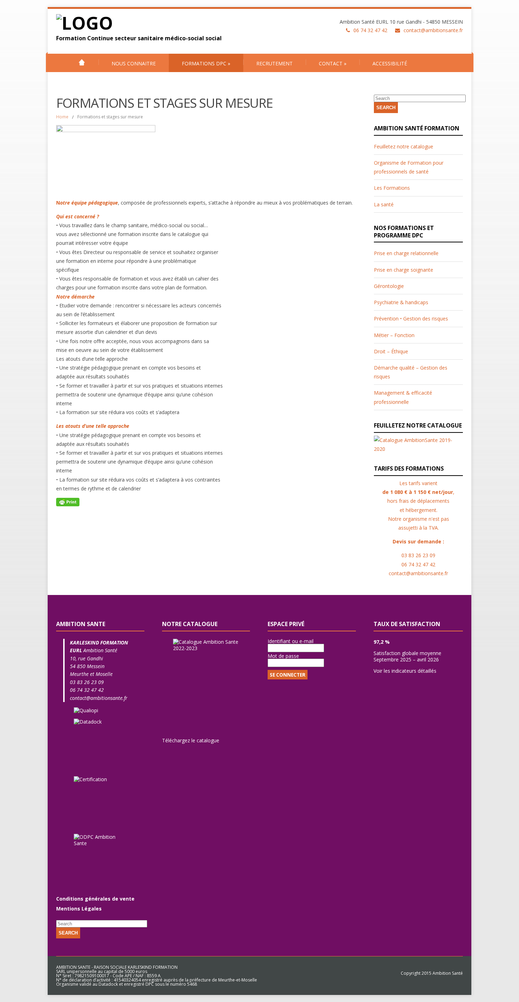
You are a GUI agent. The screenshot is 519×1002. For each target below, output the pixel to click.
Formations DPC (206, 63)
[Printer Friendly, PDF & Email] (67, 501)
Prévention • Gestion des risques (411, 318)
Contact (332, 63)
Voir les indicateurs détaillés (405, 670)
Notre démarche (75, 296)
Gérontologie (389, 286)
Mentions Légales (79, 908)
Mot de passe (283, 656)
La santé (384, 204)
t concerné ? (85, 216)
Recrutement (274, 63)
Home (62, 117)
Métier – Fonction (394, 335)
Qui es (63, 216)
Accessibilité (389, 63)
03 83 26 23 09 (87, 682)
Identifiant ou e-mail (291, 641)
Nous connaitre (134, 63)
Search (385, 107)
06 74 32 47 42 (87, 689)
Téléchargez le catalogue (190, 740)
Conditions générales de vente (95, 898)
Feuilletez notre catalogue (403, 146)
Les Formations (392, 187)
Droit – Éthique (391, 351)
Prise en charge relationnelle (406, 253)
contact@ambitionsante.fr (433, 30)
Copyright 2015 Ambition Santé (432, 973)
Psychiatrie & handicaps (401, 302)
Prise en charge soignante (403, 269)
